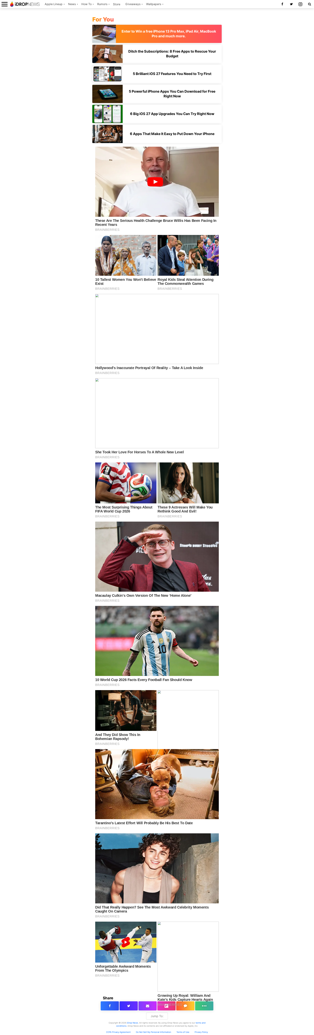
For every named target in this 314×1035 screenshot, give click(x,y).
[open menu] (4, 4)
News (72, 4)
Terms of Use (182, 1032)
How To (86, 4)
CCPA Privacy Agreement (118, 1032)
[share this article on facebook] (110, 1005)
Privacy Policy (201, 1032)
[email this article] (147, 1005)
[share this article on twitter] (129, 1005)
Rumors (102, 4)
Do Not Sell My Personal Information (153, 1032)
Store (116, 4)
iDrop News (132, 1023)
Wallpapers (153, 4)
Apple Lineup (54, 4)
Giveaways (132, 4)
